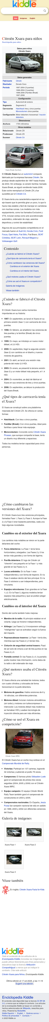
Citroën (19, 80)
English (32, 18)
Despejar (39, 11)
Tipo (5, 102)
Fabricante (7, 80)
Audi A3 (22, 231)
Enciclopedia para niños (11, 42)
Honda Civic (32, 231)
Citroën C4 (20, 137)
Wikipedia (26, 1008)
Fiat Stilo (23, 234)
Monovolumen (21, 111)
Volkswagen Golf (9, 241)
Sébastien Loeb (39, 776)
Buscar (45, 11)
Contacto (26, 1015)
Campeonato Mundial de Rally (15, 763)
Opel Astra (13, 234)
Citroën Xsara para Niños (13, 974)
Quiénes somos (32, 1013)
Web (15, 18)
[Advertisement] (24, 28)
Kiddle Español (8, 1013)
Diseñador (7, 84)
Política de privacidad (10, 1015)
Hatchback (20, 108)
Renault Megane (29, 237)
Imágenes (23, 18)
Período (6, 87)
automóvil (28, 173)
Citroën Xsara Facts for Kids (31, 889)
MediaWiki (21, 1010)
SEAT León (16, 237)
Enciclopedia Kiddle (11, 958)
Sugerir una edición (24, 983)
